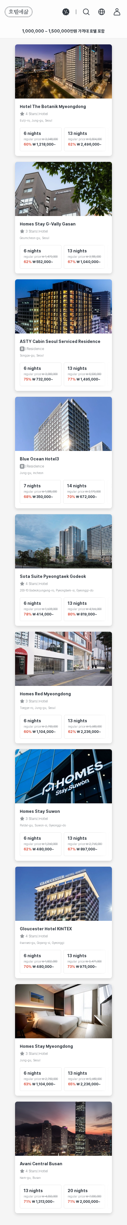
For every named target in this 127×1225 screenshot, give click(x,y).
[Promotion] (66, 12)
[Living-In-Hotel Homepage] (18, 12)
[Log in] (117, 12)
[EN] (101, 12)
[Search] (86, 12)
